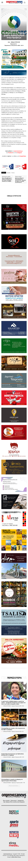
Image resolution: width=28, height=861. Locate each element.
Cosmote (8, 172)
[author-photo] (2, 706)
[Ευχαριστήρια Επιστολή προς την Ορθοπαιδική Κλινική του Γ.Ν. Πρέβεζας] (14, 743)
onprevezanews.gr (7, 853)
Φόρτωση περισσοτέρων (13, 785)
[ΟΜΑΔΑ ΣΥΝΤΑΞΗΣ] (14, 190)
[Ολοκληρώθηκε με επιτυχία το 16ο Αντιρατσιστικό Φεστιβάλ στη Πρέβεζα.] (14, 717)
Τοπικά (12, 172)
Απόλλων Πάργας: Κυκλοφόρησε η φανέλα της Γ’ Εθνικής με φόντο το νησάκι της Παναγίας (20, 180)
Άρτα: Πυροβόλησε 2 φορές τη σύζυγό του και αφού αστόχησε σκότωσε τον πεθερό (7, 179)
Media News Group (16, 857)
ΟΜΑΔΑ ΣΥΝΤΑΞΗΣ (15, 42)
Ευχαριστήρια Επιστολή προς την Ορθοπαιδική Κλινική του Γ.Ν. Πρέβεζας (12, 754)
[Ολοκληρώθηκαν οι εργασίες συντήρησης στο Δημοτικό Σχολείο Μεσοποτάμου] (14, 769)
